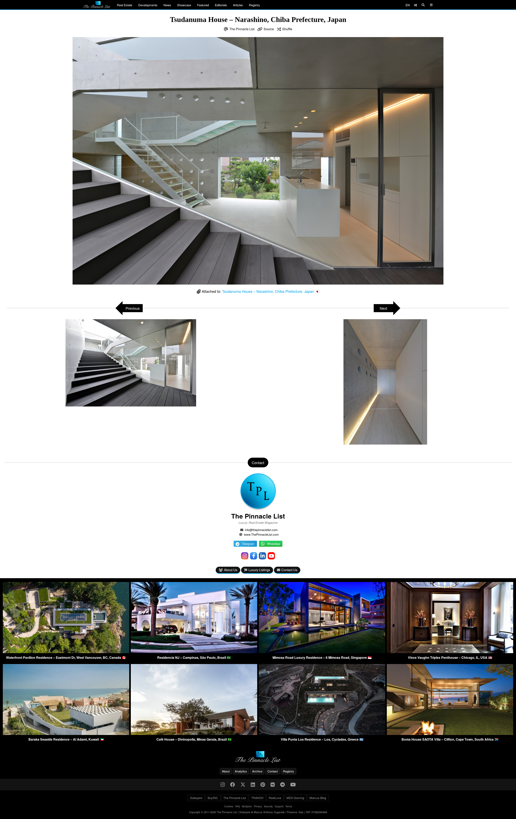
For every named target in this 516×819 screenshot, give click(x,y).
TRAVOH (257, 798)
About (226, 771)
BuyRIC (213, 798)
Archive (257, 771)
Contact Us (289, 569)
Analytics (241, 771)
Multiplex (247, 806)
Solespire (196, 798)
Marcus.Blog (317, 798)
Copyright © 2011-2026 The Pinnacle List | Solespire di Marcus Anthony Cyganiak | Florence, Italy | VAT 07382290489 (258, 812)
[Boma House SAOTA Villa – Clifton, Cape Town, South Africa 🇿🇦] (450, 734)
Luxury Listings (259, 569)
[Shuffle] (415, 5)
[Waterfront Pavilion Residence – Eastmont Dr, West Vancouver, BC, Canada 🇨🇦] (66, 652)
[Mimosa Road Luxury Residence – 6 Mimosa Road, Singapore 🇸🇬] (322, 652)
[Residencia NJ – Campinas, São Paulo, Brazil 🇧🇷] (194, 652)
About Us (230, 569)
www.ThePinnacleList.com (261, 534)
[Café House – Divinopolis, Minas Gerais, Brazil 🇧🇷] (194, 734)
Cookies (228, 806)
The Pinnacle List (241, 29)
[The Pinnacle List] (258, 757)
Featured (203, 5)
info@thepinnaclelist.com (261, 530)
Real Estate (124, 5)
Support (279, 806)
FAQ (237, 806)
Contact (272, 771)
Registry (254, 5)
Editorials (221, 5)
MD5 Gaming (295, 798)
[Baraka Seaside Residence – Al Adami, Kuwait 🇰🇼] (66, 734)
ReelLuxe (275, 798)
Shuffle (287, 29)
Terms (288, 806)
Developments (147, 5)
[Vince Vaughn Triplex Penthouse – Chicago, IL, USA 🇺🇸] (450, 652)
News (167, 5)
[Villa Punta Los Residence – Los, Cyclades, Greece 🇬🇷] (322, 734)
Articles (238, 5)
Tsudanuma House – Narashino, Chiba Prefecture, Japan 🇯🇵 (270, 291)
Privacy (258, 806)
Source (269, 29)
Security (268, 806)
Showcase (184, 5)
